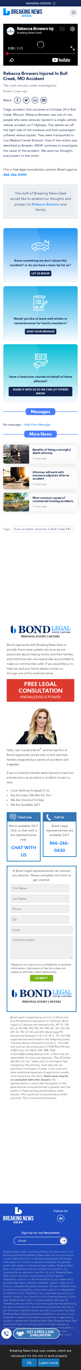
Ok (29, 1363)
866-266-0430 (14, 175)
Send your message (41, 331)
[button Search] (63, 1241)
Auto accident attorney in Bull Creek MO (42, 529)
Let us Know (41, 273)
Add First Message (37, 425)
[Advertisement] (40, 580)
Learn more (48, 1363)
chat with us (23, 851)
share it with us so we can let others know (40, 391)
